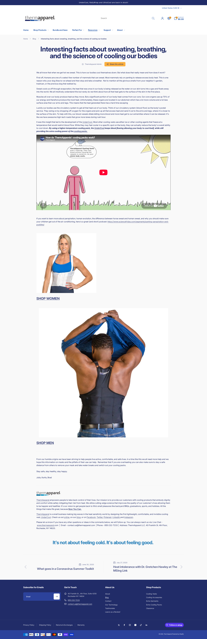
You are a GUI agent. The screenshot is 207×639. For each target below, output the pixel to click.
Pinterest (107, 517)
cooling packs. (81, 131)
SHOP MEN (45, 443)
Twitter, (100, 517)
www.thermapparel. (45, 525)
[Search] (153, 18)
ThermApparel (43, 500)
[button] (179, 18)
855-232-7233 (74, 600)
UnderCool (99, 128)
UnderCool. (87, 122)
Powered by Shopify (178, 634)
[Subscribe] (57, 596)
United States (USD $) (170, 8)
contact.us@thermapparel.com (80, 604)
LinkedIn (116, 517)
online (66, 517)
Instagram (128, 517)
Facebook (91, 517)
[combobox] (127, 18)
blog (79, 517)
